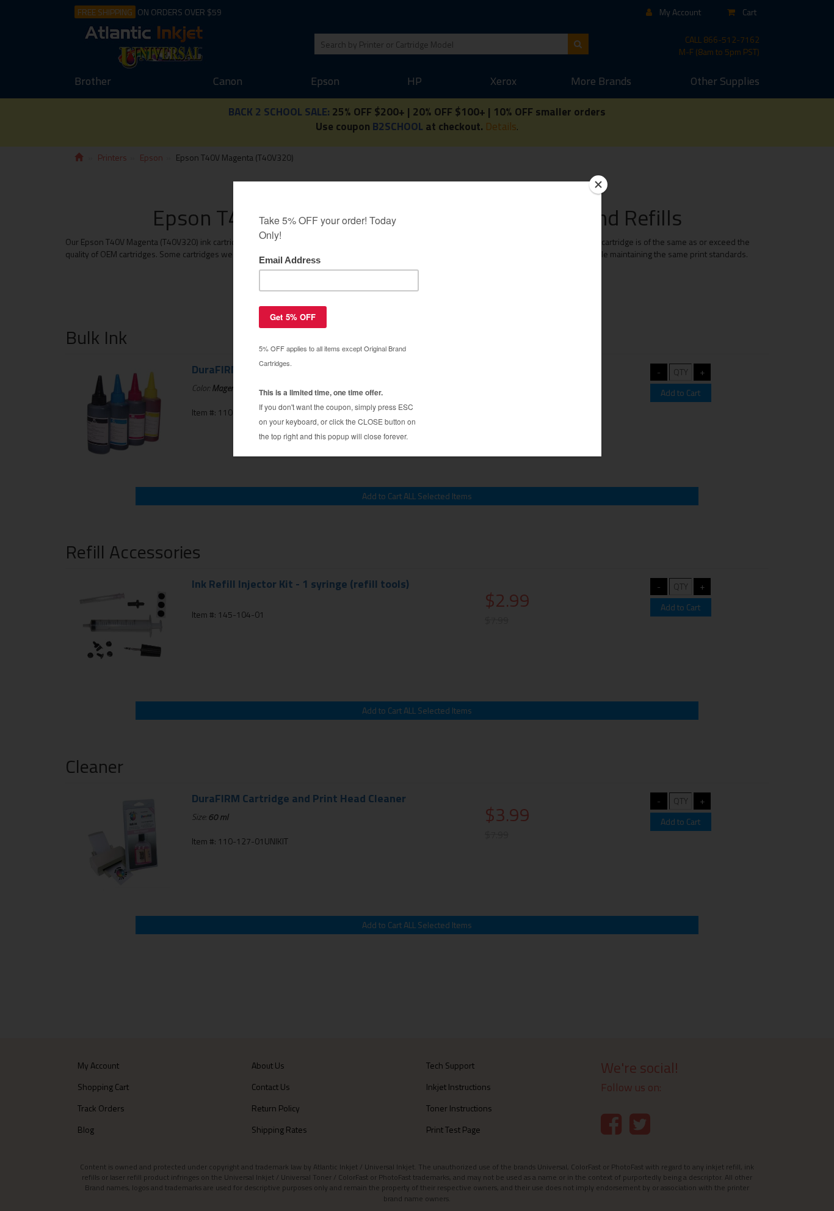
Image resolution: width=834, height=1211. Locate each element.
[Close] (598, 184)
